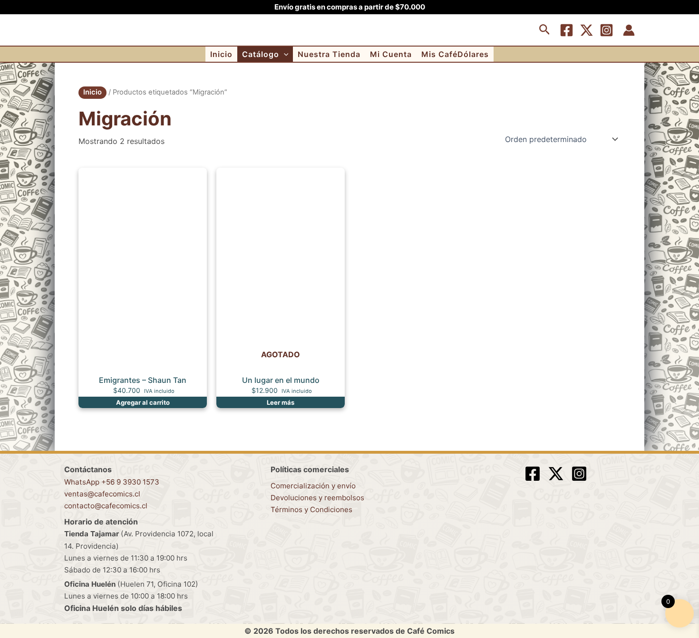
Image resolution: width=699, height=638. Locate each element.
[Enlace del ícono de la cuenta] (629, 30)
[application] (284, 54)
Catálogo (260, 54)
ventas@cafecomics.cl (102, 493)
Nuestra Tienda (329, 54)
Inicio (221, 54)
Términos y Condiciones (311, 509)
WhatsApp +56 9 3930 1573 (111, 481)
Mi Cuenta (391, 54)
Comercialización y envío (313, 485)
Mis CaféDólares (455, 54)
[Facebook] (566, 30)
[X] (586, 30)
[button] (545, 30)
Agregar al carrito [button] (143, 402)
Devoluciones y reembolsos (317, 497)
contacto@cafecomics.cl (105, 505)
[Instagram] (606, 30)
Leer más (280, 402)
